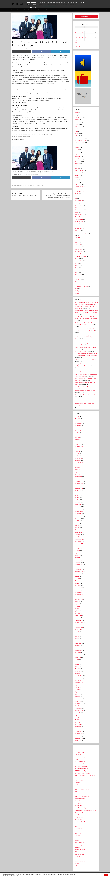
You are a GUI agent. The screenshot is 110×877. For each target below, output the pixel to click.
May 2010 (77, 692)
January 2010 (78, 701)
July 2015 (77, 548)
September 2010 (79, 682)
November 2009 (79, 705)
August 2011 (78, 657)
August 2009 (78, 712)
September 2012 (79, 627)
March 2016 (77, 529)
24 (79, 40)
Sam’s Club (77, 840)
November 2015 (79, 539)
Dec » (79, 46)
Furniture (77, 175)
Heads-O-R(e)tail (79, 780)
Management (23, 184)
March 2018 (77, 474)
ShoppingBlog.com (79, 845)
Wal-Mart (77, 865)
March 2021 (77, 418)
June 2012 (77, 634)
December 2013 (78, 592)
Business (77, 133)
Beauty (76, 128)
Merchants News (79, 794)
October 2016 (78, 513)
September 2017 (79, 488)
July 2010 (77, 687)
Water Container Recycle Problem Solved (85, 359)
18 (82, 37)
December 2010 (79, 675)
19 (85, 37)
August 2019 (78, 451)
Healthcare (77, 184)
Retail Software (78, 251)
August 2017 (78, 490)
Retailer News (78, 828)
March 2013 (77, 613)
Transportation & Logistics (81, 286)
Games (76, 177)
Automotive (78, 122)
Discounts (77, 152)
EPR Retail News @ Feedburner (82, 768)
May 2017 (77, 497)
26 (85, 40)
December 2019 (79, 446)
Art (75, 115)
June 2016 (77, 523)
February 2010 (78, 698)
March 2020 (78, 439)
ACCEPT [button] (106, 874)
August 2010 (78, 685)
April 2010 (77, 694)
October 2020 (78, 425)
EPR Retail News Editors (32, 48)
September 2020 (79, 428)
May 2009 (77, 719)
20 (89, 37)
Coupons (77, 149)
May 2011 (77, 664)
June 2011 (77, 661)
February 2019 (78, 458)
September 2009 (79, 710)
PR (75, 235)
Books (76, 131)
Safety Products (79, 260)
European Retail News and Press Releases (85, 775)
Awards (15, 184)
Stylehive (77, 851)
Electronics (77, 156)
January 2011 (78, 673)
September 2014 (79, 571)
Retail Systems (78, 819)
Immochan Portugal (18, 185)
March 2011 (77, 668)
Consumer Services (79, 142)
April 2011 (77, 666)
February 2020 (78, 442)
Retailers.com (78, 831)
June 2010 (77, 689)
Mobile (76, 212)
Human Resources (79, 191)
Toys (76, 281)
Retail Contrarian (79, 812)
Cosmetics (77, 147)
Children (77, 135)
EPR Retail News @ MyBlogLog (82, 770)
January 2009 (78, 729)
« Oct (76, 46)
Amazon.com (78, 750)
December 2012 (78, 620)
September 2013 (79, 599)
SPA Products (78, 270)
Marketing (77, 207)
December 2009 (79, 703)
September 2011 (79, 655)
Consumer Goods (79, 138)
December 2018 (79, 462)
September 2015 (79, 543)
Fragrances (77, 172)
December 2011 (78, 648)
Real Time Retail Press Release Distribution (85, 810)
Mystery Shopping (79, 216)
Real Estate (77, 237)
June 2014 (77, 578)
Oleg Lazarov (78, 803)
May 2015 (77, 553)
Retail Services (78, 249)
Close (82, 2)
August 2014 (78, 573)
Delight (76, 759)
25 (82, 40)
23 (76, 40)
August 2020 (78, 430)
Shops (76, 267)
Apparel (77, 112)
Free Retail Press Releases (81, 777)
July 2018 (77, 472)
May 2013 (77, 608)
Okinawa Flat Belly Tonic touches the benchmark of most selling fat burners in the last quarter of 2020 (86, 343)
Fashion (77, 166)
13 (89, 34)
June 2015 (77, 550)
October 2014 (78, 569)
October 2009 (78, 708)
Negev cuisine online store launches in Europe (86, 394)
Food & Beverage (79, 170)
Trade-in (77, 284)
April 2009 (77, 722)
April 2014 (77, 583)
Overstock (77, 226)
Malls (19, 184)
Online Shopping (79, 221)
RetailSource (78, 833)
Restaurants (78, 240)
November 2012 (79, 622)
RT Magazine (78, 838)
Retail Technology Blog (80, 821)
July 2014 (77, 576)
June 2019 (77, 453)
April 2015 (77, 555)
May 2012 (77, 636)
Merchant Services (79, 210)
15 (95, 34)
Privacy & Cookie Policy (50, 6)
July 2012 (77, 631)
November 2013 (79, 594)
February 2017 (78, 504)
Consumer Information (80, 140)
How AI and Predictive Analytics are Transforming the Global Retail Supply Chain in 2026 (86, 336)
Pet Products (78, 228)
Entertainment (78, 159)
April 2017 (77, 499)
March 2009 (78, 724)
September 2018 (79, 467)
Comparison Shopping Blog (81, 752)
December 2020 (79, 423)
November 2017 (79, 483)
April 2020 (77, 437)
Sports (76, 272)
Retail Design (78, 247)
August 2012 (78, 629)
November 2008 (79, 733)
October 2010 (78, 680)
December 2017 (78, 481)
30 (76, 42)
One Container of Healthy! (81, 351)
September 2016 (79, 516)
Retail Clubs (78, 244)
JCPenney (77, 782)
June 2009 (77, 717)
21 (92, 37)
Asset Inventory (78, 117)
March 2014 (77, 585)
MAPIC (24, 185)
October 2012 (78, 624)
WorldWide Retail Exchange (82, 868)
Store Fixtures (78, 274)
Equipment (77, 163)
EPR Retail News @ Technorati (82, 773)
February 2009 (78, 726)
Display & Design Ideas (80, 764)
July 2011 (77, 659)
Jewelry (77, 193)
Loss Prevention (79, 200)
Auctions (77, 119)
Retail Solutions (78, 254)
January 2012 (78, 645)
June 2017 (77, 495)
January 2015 (78, 562)
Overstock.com (78, 805)
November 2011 (78, 650)
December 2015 (78, 536)
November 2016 (79, 511)
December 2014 (78, 564)
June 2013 (77, 606)
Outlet (76, 223)
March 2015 (77, 557)
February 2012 (78, 643)
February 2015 (78, 560)
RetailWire (77, 835)
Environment (78, 161)
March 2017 (77, 502)
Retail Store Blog (79, 817)
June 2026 (77, 416)
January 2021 (78, 421)
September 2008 (79, 738)
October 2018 (78, 465)
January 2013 (78, 617)
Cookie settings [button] (99, 874)
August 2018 (78, 469)
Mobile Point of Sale (80, 214)
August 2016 (78, 518)
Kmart (76, 784)
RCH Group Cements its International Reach (85, 399)
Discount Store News (80, 761)
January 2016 (78, 534)
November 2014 (79, 567)
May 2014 (77, 580)
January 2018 (78, 479)
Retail (28, 184)
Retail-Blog (77, 826)
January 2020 (78, 444)
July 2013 (77, 604)
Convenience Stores (80, 145)
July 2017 (77, 492)
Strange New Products (80, 849)
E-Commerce (78, 154)
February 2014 (78, 587)
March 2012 (77, 641)
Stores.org (77, 847)
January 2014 (78, 590)
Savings (77, 263)
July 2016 (77, 520)
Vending (77, 293)
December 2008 (79, 731)
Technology (78, 279)
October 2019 (78, 448)
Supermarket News (79, 854)
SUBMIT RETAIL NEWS (86, 16)
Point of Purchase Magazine (82, 807)
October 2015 (78, 541)
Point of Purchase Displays (81, 233)
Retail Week (78, 824)
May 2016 (77, 525)
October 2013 (78, 597)
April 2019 (77, 455)
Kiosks (76, 196)
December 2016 (79, 509)
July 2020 (77, 432)
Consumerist (78, 754)
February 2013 (78, 615)
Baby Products (78, 126)
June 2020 (77, 435)
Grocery (77, 182)
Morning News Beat (80, 798)
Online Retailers (79, 219)
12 (85, 34)
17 (79, 37)
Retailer (77, 258)
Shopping (77, 265)
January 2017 (78, 506)
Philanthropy (78, 230)
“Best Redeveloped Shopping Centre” (35, 185)
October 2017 (78, 486)
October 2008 (78, 736)
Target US (77, 856)
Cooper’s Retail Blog (80, 757)
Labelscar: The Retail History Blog (83, 789)
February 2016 (78, 532)
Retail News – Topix (79, 814)
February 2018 (78, 476)
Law (76, 198)
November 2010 (79, 678)
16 (76, 37)
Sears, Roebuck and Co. (80, 842)
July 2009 (77, 715)
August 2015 (78, 546)
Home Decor (78, 189)
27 (89, 40)
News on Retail (78, 801)
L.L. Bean (77, 787)
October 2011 (78, 652)
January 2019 (78, 460)
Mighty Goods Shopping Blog (82, 796)
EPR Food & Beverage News (82, 766)
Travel (76, 288)
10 (79, 34)
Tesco (76, 858)
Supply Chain (78, 277)
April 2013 (77, 611)
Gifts (76, 179)
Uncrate (77, 863)
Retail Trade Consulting (80, 256)
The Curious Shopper (80, 861)
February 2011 (78, 671)
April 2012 (77, 638)
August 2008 (78, 740)
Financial (77, 168)
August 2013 (78, 601)
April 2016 (77, 527)
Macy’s (76, 791)
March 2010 (77, 696)
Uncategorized (78, 291)
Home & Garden (79, 186)
